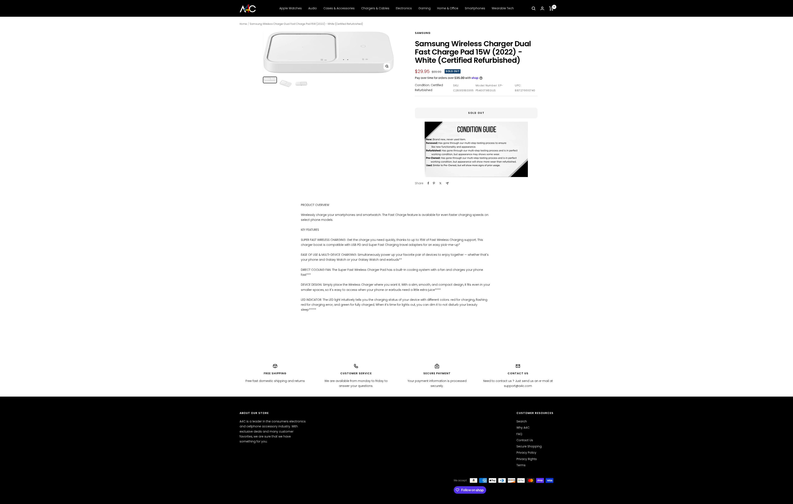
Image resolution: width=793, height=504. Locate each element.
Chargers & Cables (375, 8)
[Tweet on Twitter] (440, 183)
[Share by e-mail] (447, 183)
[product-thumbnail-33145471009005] (301, 84)
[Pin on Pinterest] (434, 183)
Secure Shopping (529, 446)
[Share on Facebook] (428, 183)
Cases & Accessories (339, 8)
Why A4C (522, 428)
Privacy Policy (526, 453)
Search (521, 421)
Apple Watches (290, 8)
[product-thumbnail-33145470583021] (286, 84)
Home (243, 24)
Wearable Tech (503, 8)
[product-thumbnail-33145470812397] (270, 80)
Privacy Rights (526, 459)
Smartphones (475, 8)
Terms (521, 465)
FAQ (519, 434)
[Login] (542, 8)
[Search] (533, 8)
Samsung (423, 33)
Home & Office (447, 8)
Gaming (424, 8)
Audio (312, 8)
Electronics (404, 8)
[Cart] (551, 8)
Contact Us (524, 440)
